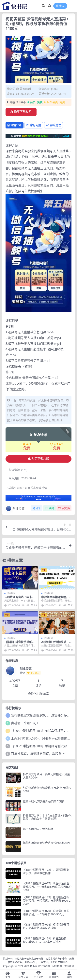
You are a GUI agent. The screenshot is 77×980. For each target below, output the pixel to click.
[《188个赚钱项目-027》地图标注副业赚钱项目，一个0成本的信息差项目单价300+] (13, 887)
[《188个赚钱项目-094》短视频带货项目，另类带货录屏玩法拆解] (13, 928)
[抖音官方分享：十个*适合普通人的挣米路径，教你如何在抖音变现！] (13, 819)
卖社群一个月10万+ (24, 723)
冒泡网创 (25, 89)
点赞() (66, 508)
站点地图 (57, 966)
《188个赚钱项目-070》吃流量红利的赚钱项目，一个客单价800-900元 (46, 912)
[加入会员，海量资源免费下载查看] (38, 499)
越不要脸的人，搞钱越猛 (38, 829)
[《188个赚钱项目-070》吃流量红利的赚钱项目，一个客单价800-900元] (13, 914)
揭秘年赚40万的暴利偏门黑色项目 (44, 801)
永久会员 (58, 444)
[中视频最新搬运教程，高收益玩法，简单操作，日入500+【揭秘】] (57, 577)
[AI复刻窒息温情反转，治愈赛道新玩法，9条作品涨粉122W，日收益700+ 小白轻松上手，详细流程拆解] (57, 622)
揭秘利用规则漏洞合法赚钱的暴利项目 (46, 843)
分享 (38, 508)
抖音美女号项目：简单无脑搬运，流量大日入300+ (46, 775)
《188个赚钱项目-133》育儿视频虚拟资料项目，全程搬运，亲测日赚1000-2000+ (46, 900)
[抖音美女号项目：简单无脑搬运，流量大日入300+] (13, 778)
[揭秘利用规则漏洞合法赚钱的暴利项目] (13, 846)
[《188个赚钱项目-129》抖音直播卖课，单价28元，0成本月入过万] (13, 942)
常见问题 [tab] (35, 125)
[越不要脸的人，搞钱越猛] (13, 832)
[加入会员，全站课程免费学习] (38, 135)
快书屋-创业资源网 (40, 966)
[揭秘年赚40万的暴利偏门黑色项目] (13, 805)
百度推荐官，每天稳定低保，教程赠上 (38, 754)
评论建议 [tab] (55, 125)
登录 (62, 6)
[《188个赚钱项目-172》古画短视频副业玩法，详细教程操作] (13, 873)
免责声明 (69, 966)
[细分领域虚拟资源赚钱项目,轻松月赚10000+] (13, 791)
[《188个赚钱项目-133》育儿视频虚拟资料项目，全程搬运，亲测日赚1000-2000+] (13, 901)
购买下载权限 (23, 111)
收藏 (51, 508)
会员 (28, 444)
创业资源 (18, 508)
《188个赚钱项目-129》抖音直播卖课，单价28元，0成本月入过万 (45, 940)
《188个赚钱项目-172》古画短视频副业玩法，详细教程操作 (46, 871)
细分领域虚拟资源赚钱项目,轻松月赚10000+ (47, 789)
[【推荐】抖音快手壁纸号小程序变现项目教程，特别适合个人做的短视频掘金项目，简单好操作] (20, 622)
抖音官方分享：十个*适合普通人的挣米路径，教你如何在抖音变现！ (47, 816)
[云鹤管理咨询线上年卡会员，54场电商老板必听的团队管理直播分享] (20, 577)
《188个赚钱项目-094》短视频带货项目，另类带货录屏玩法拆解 (46, 926)
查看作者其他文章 (38, 693)
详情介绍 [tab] (16, 125)
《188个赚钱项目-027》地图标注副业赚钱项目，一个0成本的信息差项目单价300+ (47, 886)
